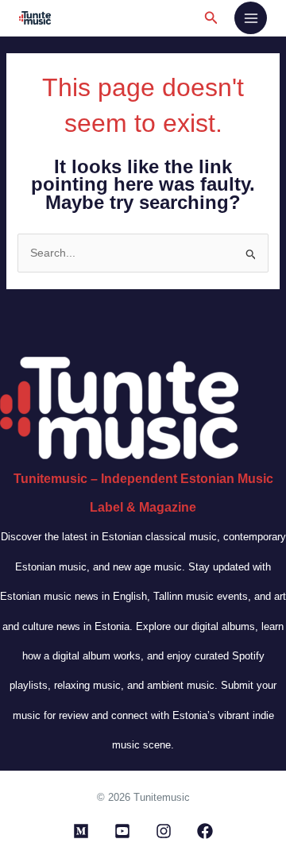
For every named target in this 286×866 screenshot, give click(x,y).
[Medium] (81, 831)
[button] (211, 18)
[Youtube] (122, 831)
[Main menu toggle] (250, 18)
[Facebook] (205, 831)
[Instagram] (164, 831)
